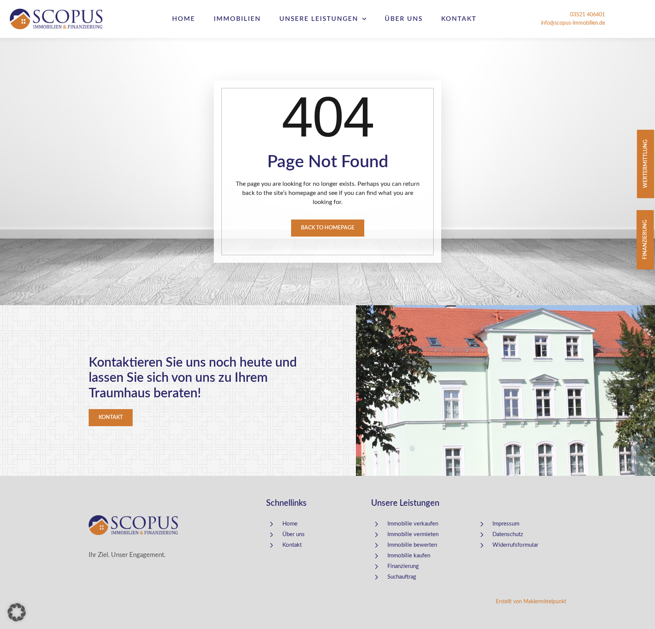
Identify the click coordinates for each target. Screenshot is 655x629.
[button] (16, 612)
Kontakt (458, 19)
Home (183, 19)
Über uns (404, 19)
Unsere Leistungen (318, 19)
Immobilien (237, 19)
